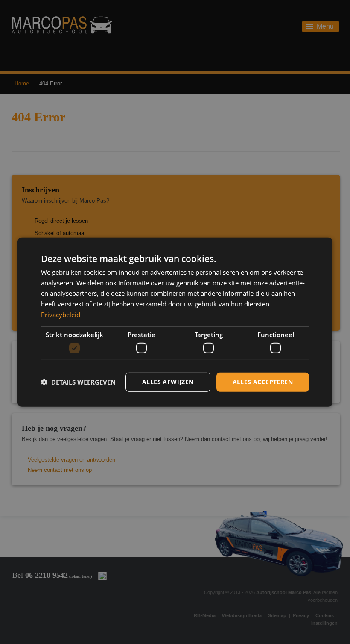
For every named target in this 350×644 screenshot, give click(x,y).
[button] (78, 382)
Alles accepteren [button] (263, 382)
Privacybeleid (60, 314)
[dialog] (175, 321)
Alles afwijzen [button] (168, 382)
